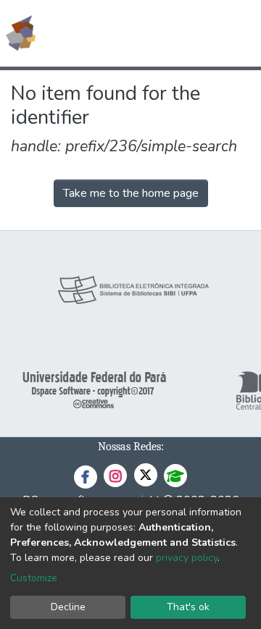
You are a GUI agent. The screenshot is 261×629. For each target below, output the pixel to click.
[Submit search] (145, 33)
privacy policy (187, 558)
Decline (68, 607)
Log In (195, 33)
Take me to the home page (131, 193)
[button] (166, 33)
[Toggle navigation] (240, 33)
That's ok (188, 607)
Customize (33, 578)
